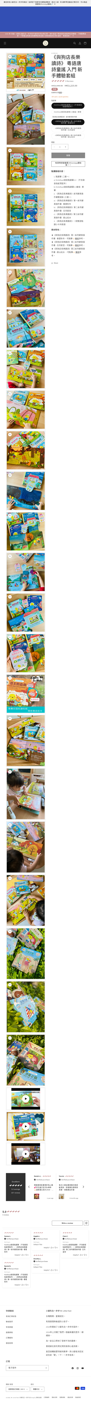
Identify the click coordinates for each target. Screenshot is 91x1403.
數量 (53, 142)
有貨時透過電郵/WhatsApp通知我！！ (68, 164)
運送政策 (9, 1343)
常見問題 (9, 1327)
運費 (60, 93)
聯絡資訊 (78, 1397)
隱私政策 (54, 1397)
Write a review (67, 1223)
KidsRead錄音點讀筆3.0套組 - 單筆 (68, 112)
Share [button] (56, 263)
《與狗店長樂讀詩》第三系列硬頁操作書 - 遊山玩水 (68, 136)
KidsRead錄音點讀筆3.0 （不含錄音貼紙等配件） (68, 106)
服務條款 (9, 1332)
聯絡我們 (9, 1322)
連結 (77, 238)
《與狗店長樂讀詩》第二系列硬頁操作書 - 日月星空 (68, 129)
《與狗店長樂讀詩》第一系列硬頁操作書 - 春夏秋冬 (68, 122)
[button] (5, 43)
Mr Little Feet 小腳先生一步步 (20, 1397)
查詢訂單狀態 (11, 1316)
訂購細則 (9, 1338)
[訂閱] (45, 1368)
